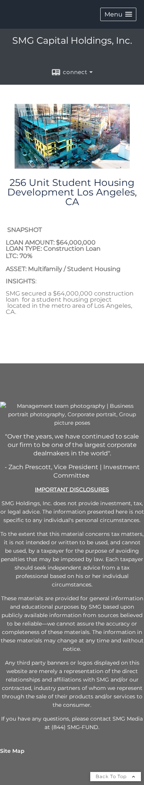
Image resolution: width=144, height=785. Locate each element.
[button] (118, 14)
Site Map (12, 750)
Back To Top (112, 776)
